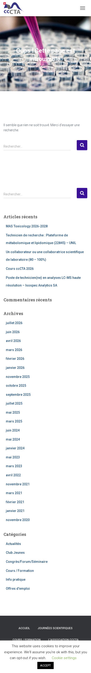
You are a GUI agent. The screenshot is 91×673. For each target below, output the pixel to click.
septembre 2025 (18, 394)
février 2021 (15, 502)
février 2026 (15, 359)
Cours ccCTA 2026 (20, 268)
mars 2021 (14, 493)
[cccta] (16, 8)
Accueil (24, 628)
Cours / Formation (20, 571)
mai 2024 (13, 439)
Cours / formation (27, 639)
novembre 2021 (18, 484)
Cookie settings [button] (64, 658)
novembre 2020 (18, 520)
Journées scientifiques (55, 628)
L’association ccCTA (63, 639)
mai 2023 (13, 457)
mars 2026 (14, 350)
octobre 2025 (16, 385)
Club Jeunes (15, 552)
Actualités (13, 544)
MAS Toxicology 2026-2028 (27, 226)
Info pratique (15, 579)
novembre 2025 (18, 377)
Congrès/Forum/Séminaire (27, 562)
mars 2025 (14, 421)
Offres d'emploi (18, 588)
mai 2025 (13, 412)
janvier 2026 (15, 368)
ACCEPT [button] (45, 665)
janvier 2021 (15, 511)
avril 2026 (13, 341)
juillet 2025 (14, 403)
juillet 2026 (14, 323)
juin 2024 (13, 430)
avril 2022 (13, 475)
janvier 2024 (15, 448)
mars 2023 (14, 466)
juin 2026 (13, 332)
